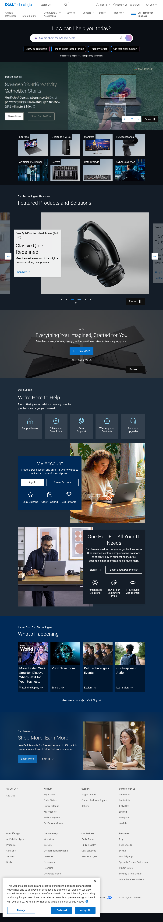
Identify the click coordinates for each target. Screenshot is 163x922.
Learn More (122, 687)
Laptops (24, 136)
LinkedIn (123, 811)
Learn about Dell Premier (124, 569)
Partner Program (90, 856)
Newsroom (49, 862)
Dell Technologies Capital (56, 850)
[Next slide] (137, 119)
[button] (103, 4)
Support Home (89, 794)
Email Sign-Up (126, 856)
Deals (9, 862)
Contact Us (124, 800)
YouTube (123, 823)
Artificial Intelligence (30, 162)
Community (125, 794)
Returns (85, 806)
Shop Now (14, 116)
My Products (50, 811)
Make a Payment (52, 817)
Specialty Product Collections (133, 862)
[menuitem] (30, 14)
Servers (56, 162)
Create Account (62, 482)
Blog (121, 839)
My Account (50, 794)
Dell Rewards (125, 845)
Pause (148, 119)
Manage (21, 910)
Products (10, 845)
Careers (48, 845)
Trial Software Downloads (131, 879)
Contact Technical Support (95, 800)
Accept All (85, 910)
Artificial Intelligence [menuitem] (10, 14)
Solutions (11, 850)
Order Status (50, 800)
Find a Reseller (89, 845)
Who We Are (50, 839)
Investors (48, 856)
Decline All (62, 910)
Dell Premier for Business (145, 14)
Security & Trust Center (130, 873)
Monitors (89, 136)
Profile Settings (51, 806)
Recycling (48, 868)
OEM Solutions (89, 850)
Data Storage (91, 162)
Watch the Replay (29, 687)
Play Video (84, 351)
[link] (120, 4)
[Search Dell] (66, 4)
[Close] (95, 881)
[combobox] (53, 4)
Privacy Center (126, 868)
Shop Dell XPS (79, 360)
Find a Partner (89, 839)
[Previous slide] (125, 119)
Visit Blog (92, 700)
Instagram (124, 817)
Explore (56, 687)
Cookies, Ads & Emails (130, 897)
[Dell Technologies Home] (19, 4)
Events (122, 850)
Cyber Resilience (125, 162)
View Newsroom (63, 668)
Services (10, 856)
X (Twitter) (124, 806)
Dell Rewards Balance (54, 823)
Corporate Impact (52, 873)
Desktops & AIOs (61, 136)
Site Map (10, 795)
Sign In (32, 482)
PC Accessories (125, 136)
